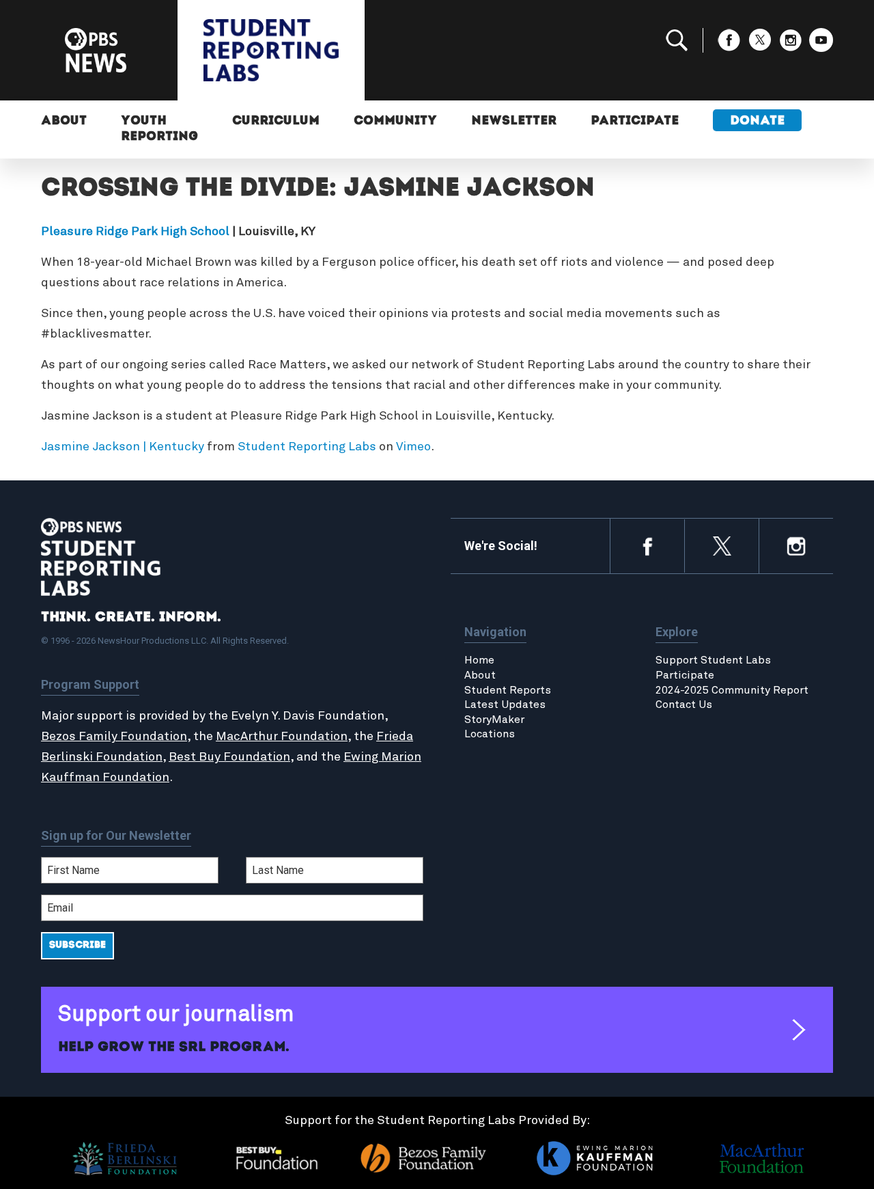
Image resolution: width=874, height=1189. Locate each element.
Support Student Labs (713, 660)
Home (479, 660)
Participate (635, 121)
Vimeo (413, 447)
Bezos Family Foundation (114, 736)
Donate (757, 121)
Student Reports (507, 690)
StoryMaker (494, 719)
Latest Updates (505, 704)
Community (395, 121)
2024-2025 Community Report (732, 690)
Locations (489, 733)
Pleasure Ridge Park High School (135, 232)
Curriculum (276, 121)
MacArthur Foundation (282, 736)
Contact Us (684, 704)
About (64, 121)
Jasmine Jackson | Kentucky (122, 447)
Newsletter (513, 121)
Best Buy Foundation (229, 757)
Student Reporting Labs (307, 447)
